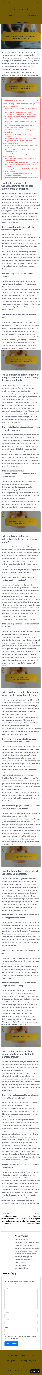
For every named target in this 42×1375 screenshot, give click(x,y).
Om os (26, 22)
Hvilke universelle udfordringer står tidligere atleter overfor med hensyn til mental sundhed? (19, 118)
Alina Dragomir (22, 1235)
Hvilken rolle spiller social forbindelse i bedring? (18, 112)
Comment (7, 1288)
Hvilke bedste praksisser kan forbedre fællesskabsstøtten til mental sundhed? (20, 170)
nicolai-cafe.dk (21, 9)
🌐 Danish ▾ (35, 1371)
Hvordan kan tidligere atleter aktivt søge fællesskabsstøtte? (15, 155)
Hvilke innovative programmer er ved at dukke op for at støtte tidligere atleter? (20, 150)
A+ (5, 2)
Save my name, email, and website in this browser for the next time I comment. (20, 1337)
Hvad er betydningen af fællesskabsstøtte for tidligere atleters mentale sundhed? (19, 105)
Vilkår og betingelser (28, 1361)
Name (6, 1312)
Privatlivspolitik (28, 1355)
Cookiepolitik (11, 1361)
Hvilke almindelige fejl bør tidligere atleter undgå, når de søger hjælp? (20, 165)
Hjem (10, 16)
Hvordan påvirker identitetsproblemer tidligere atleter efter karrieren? (21, 122)
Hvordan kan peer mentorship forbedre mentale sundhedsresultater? (18, 135)
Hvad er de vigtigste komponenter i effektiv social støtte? (21, 114)
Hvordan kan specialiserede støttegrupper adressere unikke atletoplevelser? (21, 146)
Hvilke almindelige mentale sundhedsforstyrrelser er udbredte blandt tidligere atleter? (19, 126)
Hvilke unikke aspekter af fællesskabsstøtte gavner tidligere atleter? (18, 131)
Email (6, 1320)
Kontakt (21, 1366)
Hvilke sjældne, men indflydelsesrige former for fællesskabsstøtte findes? (17, 142)
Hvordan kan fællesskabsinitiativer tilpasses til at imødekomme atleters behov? (18, 174)
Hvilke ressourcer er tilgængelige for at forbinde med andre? (22, 162)
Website (6, 1327)
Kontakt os (17, 22)
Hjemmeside (13, 1355)
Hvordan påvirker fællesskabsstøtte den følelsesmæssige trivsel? (21, 109)
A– (10, 2)
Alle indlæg (31, 16)
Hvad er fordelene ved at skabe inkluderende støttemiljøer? (21, 177)
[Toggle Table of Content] (36, 101)
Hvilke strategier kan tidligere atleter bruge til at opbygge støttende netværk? (20, 159)
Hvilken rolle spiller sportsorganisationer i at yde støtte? (20, 138)
